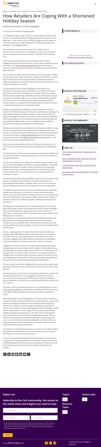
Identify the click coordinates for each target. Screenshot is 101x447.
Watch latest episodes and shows (80, 57)
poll (4, 149)
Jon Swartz (35, 26)
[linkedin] (54, 443)
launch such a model (12, 289)
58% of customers (30, 137)
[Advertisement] (50, 372)
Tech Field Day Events (74, 63)
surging (31, 276)
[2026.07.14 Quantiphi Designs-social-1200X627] (80, 124)
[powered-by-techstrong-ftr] (13, 443)
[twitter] (50, 443)
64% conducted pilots (30, 135)
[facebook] (46, 443)
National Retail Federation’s (26, 66)
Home (5, 11)
